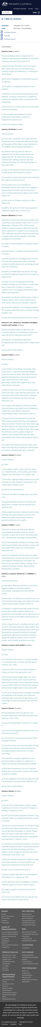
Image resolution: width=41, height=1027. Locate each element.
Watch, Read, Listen (28, 916)
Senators (4, 920)
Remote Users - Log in (9, 957)
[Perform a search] (3, 12)
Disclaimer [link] (5, 1024)
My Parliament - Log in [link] (9, 955)
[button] (36, 12)
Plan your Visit (26, 977)
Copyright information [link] (26, 1022)
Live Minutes (5, 941)
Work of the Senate (8, 916)
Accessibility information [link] (9, 1022)
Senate (4, 914)
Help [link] (20, 1024)
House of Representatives (10, 932)
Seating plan (5, 923)
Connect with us (27, 961)
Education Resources (28, 920)
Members (5, 943)
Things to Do (26, 973)
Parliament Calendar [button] (19, 9)
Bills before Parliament (29, 932)
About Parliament (27, 918)
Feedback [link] (13, 1024)
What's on (25, 971)
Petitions (25, 959)
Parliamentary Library (28, 923)
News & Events (26, 914)
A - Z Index (5, 966)
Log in (37, 9)
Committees (26, 948)
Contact (30, 9)
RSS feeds (5, 970)
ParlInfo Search (7, 959)
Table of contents (12, 19)
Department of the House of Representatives (8, 986)
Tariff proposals (27, 938)
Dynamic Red (6, 918)
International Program (29, 925)
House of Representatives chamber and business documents (10, 936)
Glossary (5, 968)
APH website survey (8, 961)
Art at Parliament (27, 975)
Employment (6, 964)
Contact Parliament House (30, 964)
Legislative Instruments (29, 941)
